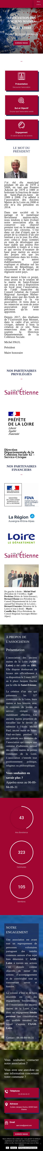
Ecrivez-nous (21, 43)
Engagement (21, 132)
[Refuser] (40, 1144)
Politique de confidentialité (28, 1148)
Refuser (13, 1148)
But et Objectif (21, 108)
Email (12, 1122)
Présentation (21, 84)
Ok (7, 1148)
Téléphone (15, 1091)
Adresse (14, 1104)
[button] (38, 4)
